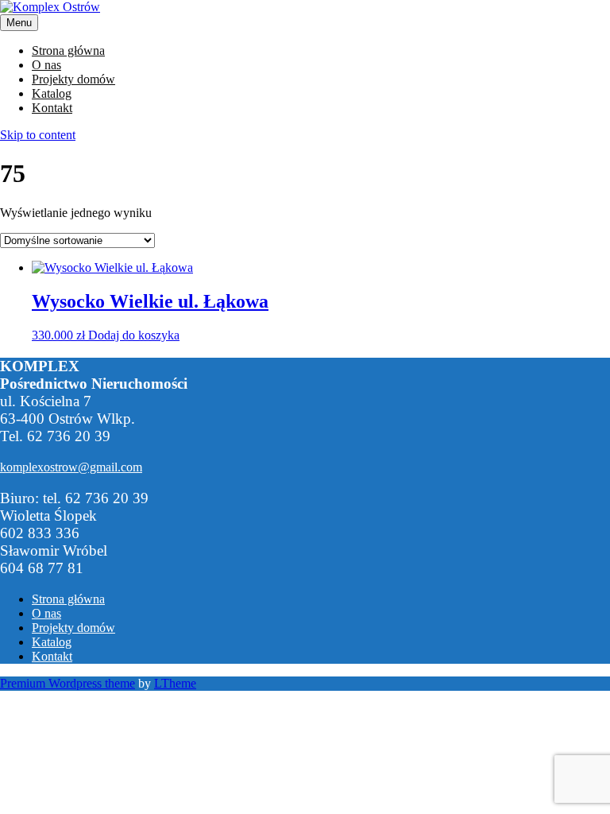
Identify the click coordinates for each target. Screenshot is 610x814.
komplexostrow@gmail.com (71, 467)
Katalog (51, 93)
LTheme (175, 683)
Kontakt (52, 107)
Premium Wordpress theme (67, 683)
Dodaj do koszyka (134, 335)
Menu (19, 23)
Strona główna (68, 50)
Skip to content (37, 134)
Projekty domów (73, 79)
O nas (46, 65)
